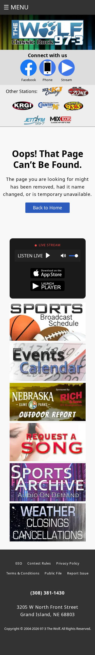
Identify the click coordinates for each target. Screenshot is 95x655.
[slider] (73, 255)
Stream (66, 79)
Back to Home (47, 208)
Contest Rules (39, 563)
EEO (18, 563)
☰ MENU (16, 7)
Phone (47, 79)
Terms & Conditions (22, 573)
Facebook (28, 79)
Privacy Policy (68, 563)
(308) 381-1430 (47, 593)
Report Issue (78, 573)
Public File (53, 573)
